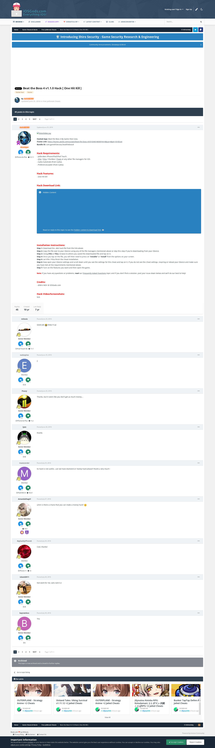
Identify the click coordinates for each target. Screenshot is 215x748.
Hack (19, 88)
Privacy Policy (19, 734)
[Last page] (39, 119)
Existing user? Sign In (173, 9)
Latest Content (93, 22)
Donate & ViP (72, 22)
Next (34, 119)
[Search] (201, 22)
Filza (45, 159)
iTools (58, 159)
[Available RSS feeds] (199, 725)
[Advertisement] (107, 66)
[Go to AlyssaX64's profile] (19, 709)
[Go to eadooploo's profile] (24, 365)
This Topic (191, 22)
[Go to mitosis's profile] (24, 329)
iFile (39, 159)
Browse (18, 22)
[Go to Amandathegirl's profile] (24, 509)
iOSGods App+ (53, 22)
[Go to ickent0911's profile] (24, 587)
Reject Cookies (195, 742)
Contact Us (42, 734)
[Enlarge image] (44, 133)
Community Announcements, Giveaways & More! (107, 44)
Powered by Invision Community (193, 733)
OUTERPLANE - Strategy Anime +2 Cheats (29, 702)
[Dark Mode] (201, 9)
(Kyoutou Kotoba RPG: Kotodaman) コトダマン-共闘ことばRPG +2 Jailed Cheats (150, 703)
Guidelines (46, 745)
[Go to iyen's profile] (24, 437)
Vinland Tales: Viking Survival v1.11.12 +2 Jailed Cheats (71, 702)
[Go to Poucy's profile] (24, 401)
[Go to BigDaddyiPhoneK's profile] (24, 551)
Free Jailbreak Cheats (51, 101)
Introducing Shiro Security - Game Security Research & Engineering (107, 37)
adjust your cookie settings (21, 745)
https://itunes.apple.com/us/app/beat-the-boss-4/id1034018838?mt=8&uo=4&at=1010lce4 (85, 141)
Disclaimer (36, 22)
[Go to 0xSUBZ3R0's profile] (17, 100)
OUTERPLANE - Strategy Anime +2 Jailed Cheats (108, 702)
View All (107, 717)
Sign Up (189, 9)
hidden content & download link (87, 230)
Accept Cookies (177, 742)
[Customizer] (196, 9)
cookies (30, 742)
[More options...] (198, 127)
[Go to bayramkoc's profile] (24, 623)
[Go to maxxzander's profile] (24, 473)
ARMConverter (127, 22)
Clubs (111, 22)
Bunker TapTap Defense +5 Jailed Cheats (188, 702)
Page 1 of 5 (49, 119)
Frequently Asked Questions (94, 273)
